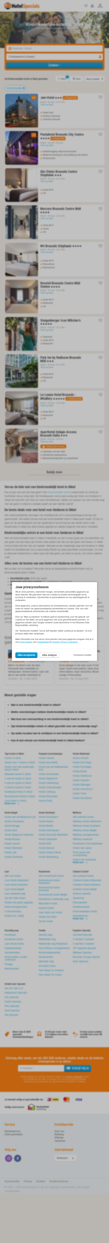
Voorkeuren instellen (82, 655)
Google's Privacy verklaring (64, 642)
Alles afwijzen (49, 655)
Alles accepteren (26, 655)
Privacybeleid (25, 642)
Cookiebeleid (43, 642)
